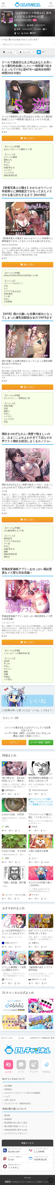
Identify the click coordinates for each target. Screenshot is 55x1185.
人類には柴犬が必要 (38, 851)
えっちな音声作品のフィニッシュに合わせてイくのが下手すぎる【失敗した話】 (14, 934)
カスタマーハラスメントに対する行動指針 (22, 1093)
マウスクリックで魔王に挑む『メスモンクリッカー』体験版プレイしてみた (40, 818)
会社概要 (8, 1086)
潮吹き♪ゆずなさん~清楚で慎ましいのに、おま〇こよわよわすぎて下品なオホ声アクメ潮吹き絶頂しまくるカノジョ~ (27, 487)
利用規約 (8, 1089)
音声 (34, 33)
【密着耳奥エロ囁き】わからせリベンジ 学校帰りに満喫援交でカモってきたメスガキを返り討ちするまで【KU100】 (27, 241)
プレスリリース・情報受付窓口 (17, 1103)
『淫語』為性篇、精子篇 (14, 882)
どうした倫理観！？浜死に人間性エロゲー (14, 968)
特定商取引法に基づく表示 (15, 1123)
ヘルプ (7, 1096)
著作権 (7, 1115)
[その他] (43, 52)
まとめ (21, 1038)
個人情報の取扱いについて (15, 1126)
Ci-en (15, 1158)
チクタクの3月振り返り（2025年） (40, 884)
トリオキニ (14, 1166)
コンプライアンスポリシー (15, 1133)
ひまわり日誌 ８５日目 (14, 851)
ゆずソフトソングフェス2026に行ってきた (40, 932)
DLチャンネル (27, 4)
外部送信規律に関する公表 (15, 1130)
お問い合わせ (10, 1100)
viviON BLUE (41, 1158)
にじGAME (41, 1150)
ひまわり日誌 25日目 (13, 814)
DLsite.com (14, 1150)
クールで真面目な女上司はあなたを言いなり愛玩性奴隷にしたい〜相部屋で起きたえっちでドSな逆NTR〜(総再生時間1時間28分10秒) (27, 119)
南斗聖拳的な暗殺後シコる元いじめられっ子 (40, 779)
